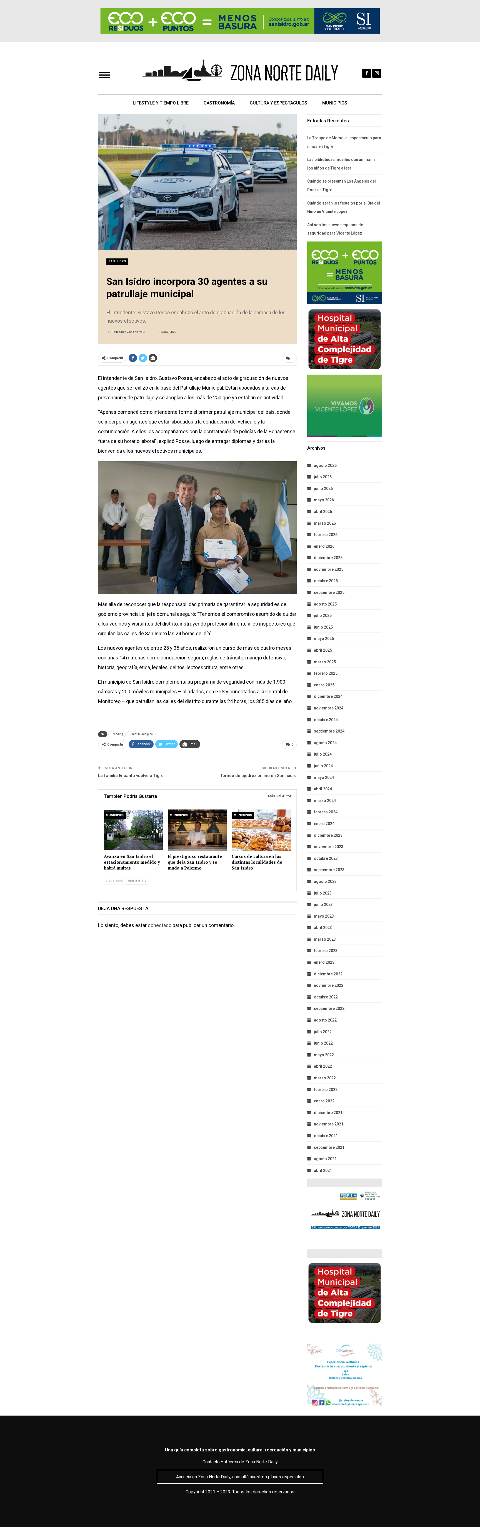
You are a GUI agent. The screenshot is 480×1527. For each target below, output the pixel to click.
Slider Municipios (141, 734)
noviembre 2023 (328, 847)
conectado (159, 925)
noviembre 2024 (328, 708)
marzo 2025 (325, 662)
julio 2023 (323, 893)
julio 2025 (323, 615)
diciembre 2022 (328, 974)
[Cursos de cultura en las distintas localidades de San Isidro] (261, 830)
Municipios (334, 103)
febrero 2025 (326, 673)
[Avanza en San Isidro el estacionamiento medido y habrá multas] (133, 830)
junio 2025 (323, 627)
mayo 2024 (324, 777)
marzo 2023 (325, 939)
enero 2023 (324, 962)
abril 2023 (323, 927)
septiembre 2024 (329, 731)
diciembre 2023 (328, 835)
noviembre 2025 (328, 569)
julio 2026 (323, 477)
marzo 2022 (325, 1078)
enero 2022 (324, 1101)
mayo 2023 (324, 916)
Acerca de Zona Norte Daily (251, 1461)
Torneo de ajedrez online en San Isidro (258, 775)
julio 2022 (323, 1032)
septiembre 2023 (329, 870)
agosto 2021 (325, 1159)
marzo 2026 (325, 523)
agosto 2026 (325, 465)
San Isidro (117, 261)
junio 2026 (323, 488)
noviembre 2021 (328, 1124)
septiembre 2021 (329, 1147)
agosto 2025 (325, 604)
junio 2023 (323, 904)
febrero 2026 (326, 534)
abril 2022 (323, 1066)
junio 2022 (323, 1043)
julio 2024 (323, 754)
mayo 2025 (324, 638)
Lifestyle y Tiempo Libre (161, 103)
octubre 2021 (326, 1136)
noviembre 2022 (328, 985)
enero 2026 (324, 546)
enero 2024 (324, 823)
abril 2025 (323, 650)
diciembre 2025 (328, 558)
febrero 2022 (326, 1089)
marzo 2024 (325, 800)
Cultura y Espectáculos (278, 103)
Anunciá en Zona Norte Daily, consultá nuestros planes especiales (240, 1476)
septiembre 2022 (329, 1008)
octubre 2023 (326, 858)
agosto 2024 (325, 743)
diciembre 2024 (328, 696)
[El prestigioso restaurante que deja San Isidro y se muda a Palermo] (197, 830)
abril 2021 (323, 1170)
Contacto (211, 1461)
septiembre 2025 (329, 592)
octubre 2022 (326, 997)
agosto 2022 (325, 1020)
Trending (117, 734)
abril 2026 (323, 511)
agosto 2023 (325, 881)
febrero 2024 (326, 812)
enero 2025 (324, 685)
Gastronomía (219, 103)
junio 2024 (323, 766)
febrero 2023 (326, 950)
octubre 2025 (326, 581)
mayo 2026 (324, 500)
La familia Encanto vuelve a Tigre (131, 775)
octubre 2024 (326, 720)
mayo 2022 (324, 1055)
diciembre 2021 (328, 1112)
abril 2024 (323, 789)
